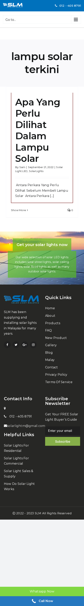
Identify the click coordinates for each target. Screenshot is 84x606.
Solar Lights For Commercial (16, 461)
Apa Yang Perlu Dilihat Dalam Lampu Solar (37, 130)
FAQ (48, 330)
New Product (56, 338)
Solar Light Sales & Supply (18, 473)
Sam (22, 167)
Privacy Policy (56, 374)
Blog (49, 352)
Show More (18, 210)
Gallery (51, 345)
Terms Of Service (58, 382)
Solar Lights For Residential (16, 448)
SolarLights (36, 171)
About (50, 316)
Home (50, 308)
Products (52, 323)
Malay (50, 360)
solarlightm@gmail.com (26, 426)
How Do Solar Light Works (19, 486)
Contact (51, 367)
